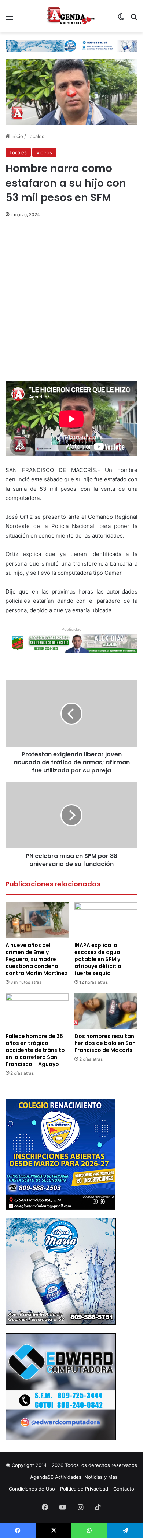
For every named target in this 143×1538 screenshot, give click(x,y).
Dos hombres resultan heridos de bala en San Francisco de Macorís (105, 1043)
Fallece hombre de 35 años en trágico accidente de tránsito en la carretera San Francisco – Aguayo (35, 1050)
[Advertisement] (71, 307)
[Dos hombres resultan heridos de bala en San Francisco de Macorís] (106, 1011)
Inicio (16, 136)
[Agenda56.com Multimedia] (71, 16)
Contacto (123, 1489)
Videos (44, 152)
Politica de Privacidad (84, 1489)
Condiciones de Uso (32, 1489)
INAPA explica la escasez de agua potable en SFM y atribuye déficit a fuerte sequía (97, 959)
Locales (35, 136)
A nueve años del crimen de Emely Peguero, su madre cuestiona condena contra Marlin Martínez (36, 959)
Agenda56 (42, 1477)
